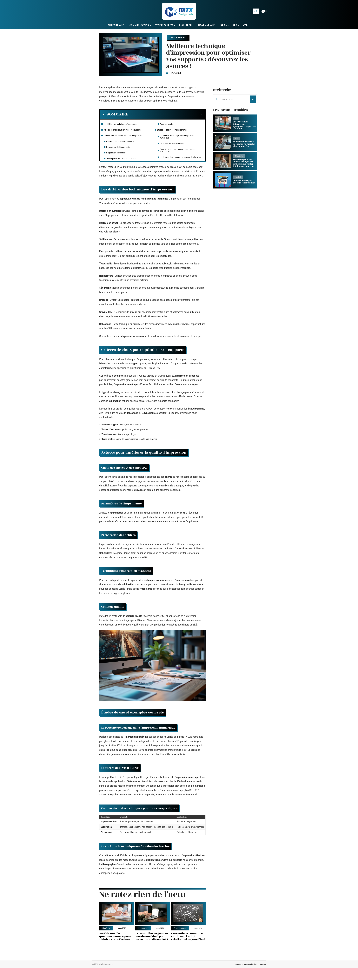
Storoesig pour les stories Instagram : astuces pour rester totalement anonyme (244, 163)
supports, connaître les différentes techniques (144, 198)
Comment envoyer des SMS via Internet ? (244, 181)
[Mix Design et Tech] (179, 11)
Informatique (143, 928)
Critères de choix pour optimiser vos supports (122, 130)
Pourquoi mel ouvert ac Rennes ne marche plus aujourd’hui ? (244, 144)
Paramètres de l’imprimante (118, 147)
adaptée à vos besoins (132, 336)
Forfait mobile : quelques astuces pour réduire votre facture (115, 936)
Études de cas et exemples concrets (172, 130)
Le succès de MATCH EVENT (172, 143)
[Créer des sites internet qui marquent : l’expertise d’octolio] (223, 123)
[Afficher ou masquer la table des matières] (165, 114)
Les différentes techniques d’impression (120, 124)
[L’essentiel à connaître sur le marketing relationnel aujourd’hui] (188, 913)
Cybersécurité (239, 156)
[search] (256, 11)
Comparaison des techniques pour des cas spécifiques (178, 150)
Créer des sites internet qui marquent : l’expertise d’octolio (244, 125)
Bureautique (178, 37)
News (236, 138)
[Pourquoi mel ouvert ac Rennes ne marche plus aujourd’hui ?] (223, 142)
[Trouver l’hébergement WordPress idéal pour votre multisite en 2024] (152, 913)
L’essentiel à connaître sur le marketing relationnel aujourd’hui (188, 936)
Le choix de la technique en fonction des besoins (180, 157)
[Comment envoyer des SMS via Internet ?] (223, 180)
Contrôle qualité (166, 124)
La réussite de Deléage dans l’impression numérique (177, 136)
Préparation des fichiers (116, 153)
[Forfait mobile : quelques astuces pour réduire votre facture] (116, 913)
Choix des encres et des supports (120, 141)
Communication (180, 928)
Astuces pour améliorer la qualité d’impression (123, 135)
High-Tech (106, 928)
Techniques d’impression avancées (121, 158)
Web (236, 118)
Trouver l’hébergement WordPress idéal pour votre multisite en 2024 (151, 936)
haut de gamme (196, 408)
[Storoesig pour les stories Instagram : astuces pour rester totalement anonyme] (223, 161)
